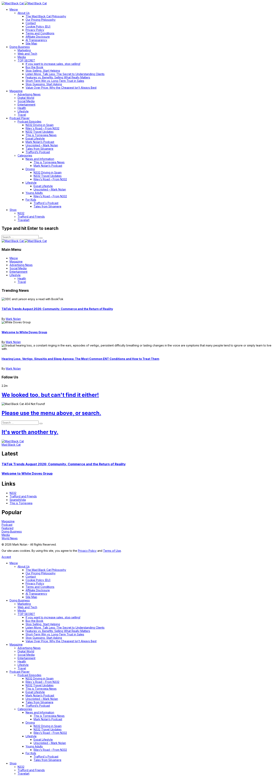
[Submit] (41, 238)
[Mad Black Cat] (24, 3)
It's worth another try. (30, 432)
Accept (6, 557)
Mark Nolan (13, 319)
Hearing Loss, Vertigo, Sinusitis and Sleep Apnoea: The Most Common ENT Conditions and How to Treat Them (80, 358)
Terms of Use (112, 550)
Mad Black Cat (11, 444)
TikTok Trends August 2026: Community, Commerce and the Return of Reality (57, 309)
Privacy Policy (87, 550)
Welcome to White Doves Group (24, 332)
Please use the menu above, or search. (51, 413)
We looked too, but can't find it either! (50, 395)
